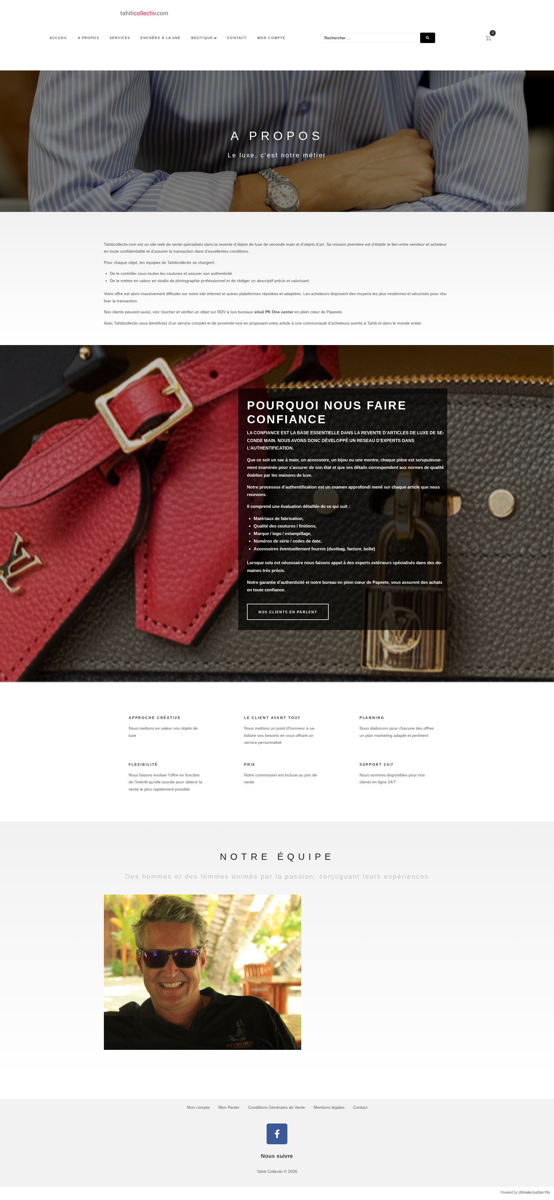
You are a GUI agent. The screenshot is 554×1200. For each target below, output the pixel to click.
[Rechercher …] (369, 38)
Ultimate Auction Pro (534, 1192)
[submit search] (427, 38)
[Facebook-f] (277, 1133)
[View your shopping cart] (491, 38)
